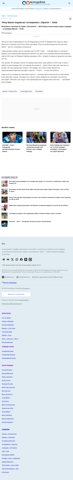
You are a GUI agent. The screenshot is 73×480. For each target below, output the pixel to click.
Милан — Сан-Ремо (8, 328)
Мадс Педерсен (7, 394)
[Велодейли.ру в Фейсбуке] (21, 259)
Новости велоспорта (12, 15)
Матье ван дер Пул (8, 387)
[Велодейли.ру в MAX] (30, 259)
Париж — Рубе (6, 335)
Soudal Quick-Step (26, 91)
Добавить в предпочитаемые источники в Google (47, 277)
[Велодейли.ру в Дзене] (25, 259)
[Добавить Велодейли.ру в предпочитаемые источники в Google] (70, 19)
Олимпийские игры (9, 358)
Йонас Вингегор (7, 373)
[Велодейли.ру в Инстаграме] (16, 259)
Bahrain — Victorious (8, 437)
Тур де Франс (6, 318)
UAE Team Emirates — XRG (10, 468)
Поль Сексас (6, 380)
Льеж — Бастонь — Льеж (10, 339)
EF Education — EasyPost (9, 444)
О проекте (26, 288)
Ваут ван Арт (6, 391)
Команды (5, 429)
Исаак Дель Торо (7, 408)
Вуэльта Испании (8, 325)
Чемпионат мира (7, 351)
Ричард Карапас (7, 422)
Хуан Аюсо (5, 401)
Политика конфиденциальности (12, 304)
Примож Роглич (7, 384)
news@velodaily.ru (23, 300)
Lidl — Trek (5, 451)
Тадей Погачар (7, 370)
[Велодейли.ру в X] (12, 259)
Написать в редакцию (16, 294)
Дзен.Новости (9, 277)
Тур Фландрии (7, 332)
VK (43, 8)
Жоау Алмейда (7, 415)
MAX (48, 8)
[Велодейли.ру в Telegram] (3, 259)
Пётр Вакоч (39, 91)
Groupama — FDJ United (9, 448)
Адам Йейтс (6, 398)
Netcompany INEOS (8, 455)
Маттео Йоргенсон (8, 404)
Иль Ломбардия (7, 342)
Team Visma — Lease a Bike (10, 465)
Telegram (38, 8)
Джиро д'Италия (7, 321)
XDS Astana (5, 472)
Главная (3, 15)
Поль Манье (6, 411)
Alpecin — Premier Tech (10, 91)
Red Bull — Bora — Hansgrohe (11, 458)
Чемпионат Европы (8, 354)
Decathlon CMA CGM (8, 441)
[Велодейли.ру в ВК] (7, 259)
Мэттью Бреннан (8, 418)
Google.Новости (24, 277)
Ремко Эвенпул (7, 377)
